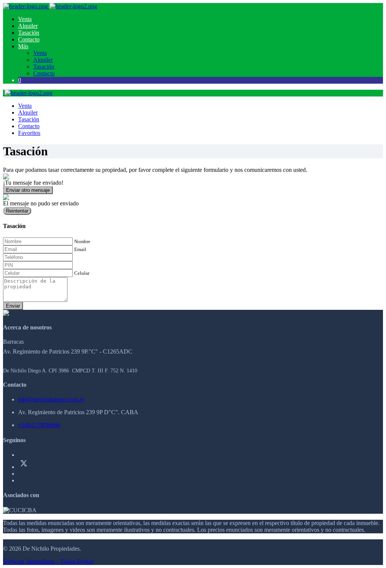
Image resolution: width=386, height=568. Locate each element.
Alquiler (28, 26)
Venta (25, 19)
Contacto (29, 39)
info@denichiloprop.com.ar (51, 399)
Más (23, 46)
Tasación (28, 32)
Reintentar (17, 211)
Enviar (13, 306)
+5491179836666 (39, 425)
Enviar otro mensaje (28, 190)
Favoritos (29, 133)
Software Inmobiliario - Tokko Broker (48, 561)
